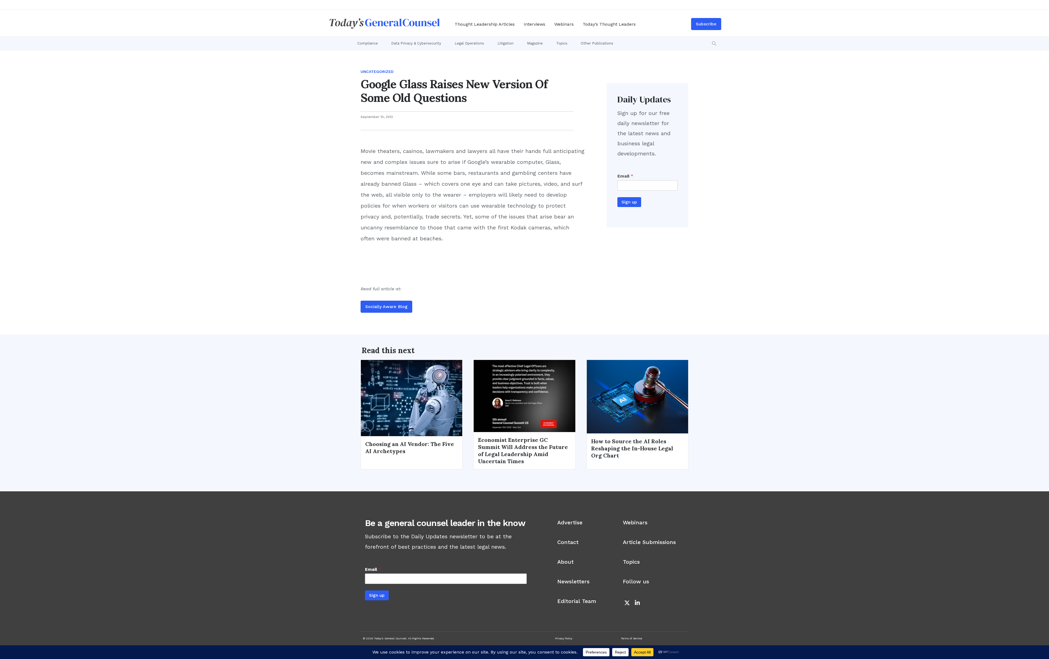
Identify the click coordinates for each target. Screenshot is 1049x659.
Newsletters (573, 581)
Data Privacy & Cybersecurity (416, 43)
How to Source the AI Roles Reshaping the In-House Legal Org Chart (632, 448)
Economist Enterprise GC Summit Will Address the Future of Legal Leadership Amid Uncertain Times (523, 450)
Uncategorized (377, 71)
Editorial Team (576, 601)
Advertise (569, 522)
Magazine (535, 43)
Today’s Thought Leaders (609, 24)
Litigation (505, 43)
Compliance (367, 43)
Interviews (534, 24)
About (565, 561)
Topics (561, 43)
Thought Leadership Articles (485, 24)
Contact (568, 542)
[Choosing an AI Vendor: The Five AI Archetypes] (411, 397)
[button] (714, 43)
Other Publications (597, 43)
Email (625, 176)
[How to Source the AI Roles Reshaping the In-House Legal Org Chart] (637, 396)
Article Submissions (649, 542)
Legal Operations (469, 43)
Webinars (564, 24)
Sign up (629, 202)
